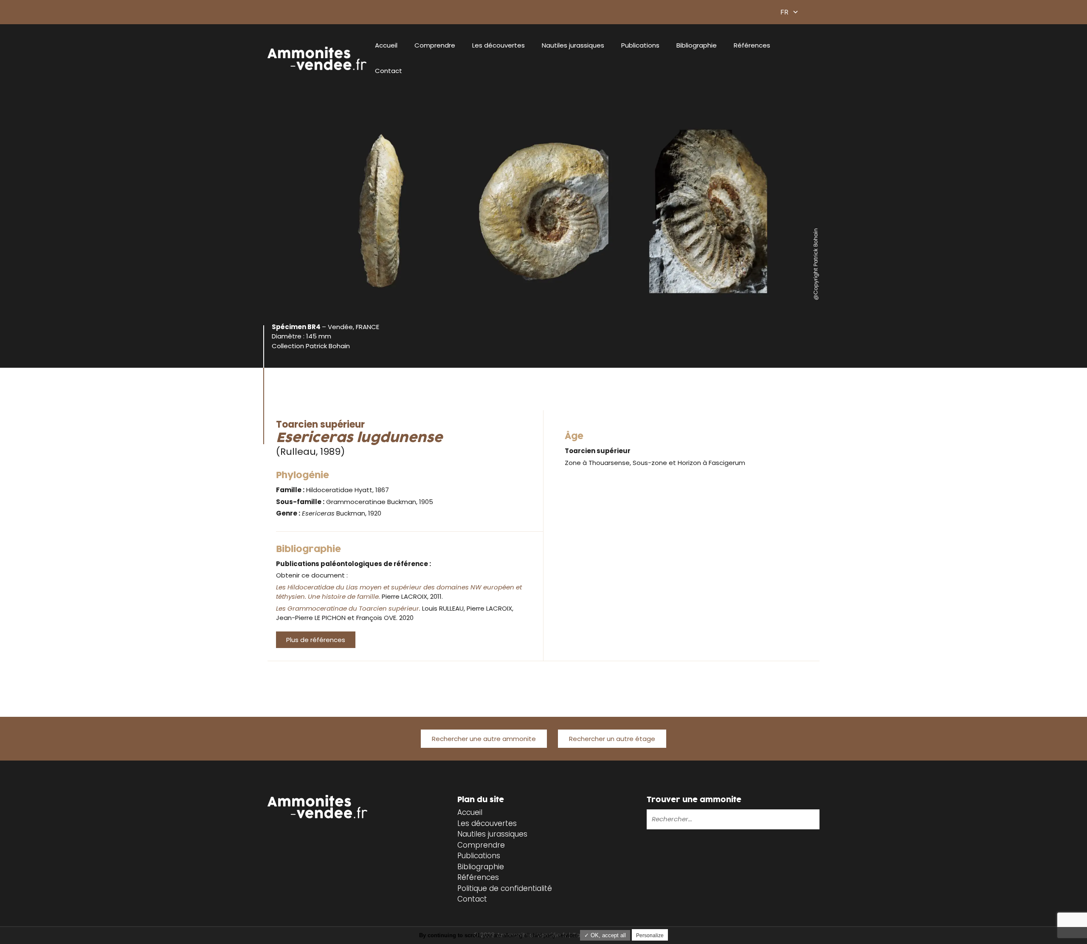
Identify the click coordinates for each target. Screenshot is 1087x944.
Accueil (386, 45)
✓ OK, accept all (605, 935)
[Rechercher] (786, 819)
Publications (640, 45)
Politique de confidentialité (504, 888)
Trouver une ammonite (694, 800)
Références (752, 45)
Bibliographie (696, 45)
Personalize (650, 935)
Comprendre (434, 45)
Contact (388, 70)
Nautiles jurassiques (573, 45)
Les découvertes (498, 45)
